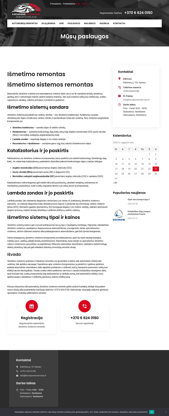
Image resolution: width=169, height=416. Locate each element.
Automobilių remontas (25, 23)
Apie (61, 23)
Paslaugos (74, 23)
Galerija (104, 23)
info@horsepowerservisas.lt (136, 100)
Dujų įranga (48, 23)
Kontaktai (119, 23)
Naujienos (90, 23)
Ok (152, 412)
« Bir (115, 183)
